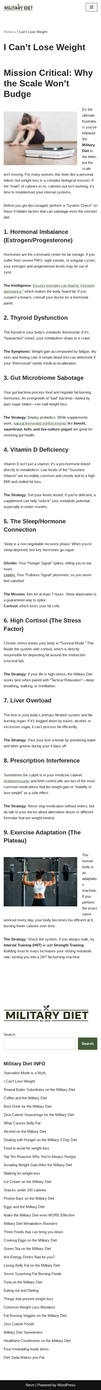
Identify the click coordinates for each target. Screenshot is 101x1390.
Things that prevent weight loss (28, 1299)
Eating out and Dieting (21, 1290)
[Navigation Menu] (91, 7)
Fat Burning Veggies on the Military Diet (35, 1315)
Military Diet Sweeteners (23, 1332)
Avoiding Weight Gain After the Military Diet (38, 1165)
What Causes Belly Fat (22, 1123)
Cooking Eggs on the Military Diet (30, 1240)
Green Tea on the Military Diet (27, 1248)
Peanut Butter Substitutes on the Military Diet (39, 1089)
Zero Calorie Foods (19, 1324)
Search (9, 1034)
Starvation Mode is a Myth (25, 1073)
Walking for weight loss (22, 1173)
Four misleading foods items (26, 1349)
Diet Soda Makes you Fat (24, 1357)
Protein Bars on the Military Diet (29, 1198)
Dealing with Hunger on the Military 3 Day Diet (40, 1140)
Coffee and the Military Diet (25, 1098)
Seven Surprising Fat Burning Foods (33, 1274)
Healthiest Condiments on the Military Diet (37, 1341)
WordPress (66, 1385)
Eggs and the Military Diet (24, 1207)
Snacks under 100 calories (25, 1190)
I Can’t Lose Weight (19, 1081)
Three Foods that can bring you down (33, 1232)
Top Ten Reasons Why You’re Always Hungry (40, 1156)
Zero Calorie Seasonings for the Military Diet (39, 1115)
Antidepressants (17, 781)
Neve (30, 1385)
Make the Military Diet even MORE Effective (39, 1215)
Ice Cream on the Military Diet (27, 1182)
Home (8, 32)
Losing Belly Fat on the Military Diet (32, 1265)
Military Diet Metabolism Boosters (31, 1223)
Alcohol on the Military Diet (25, 1131)
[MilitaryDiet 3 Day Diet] (18, 7)
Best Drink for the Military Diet (27, 1106)
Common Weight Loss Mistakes (29, 1307)
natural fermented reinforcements (39, 423)
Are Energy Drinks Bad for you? (29, 1257)
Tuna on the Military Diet (23, 1282)
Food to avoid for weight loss (26, 1148)
